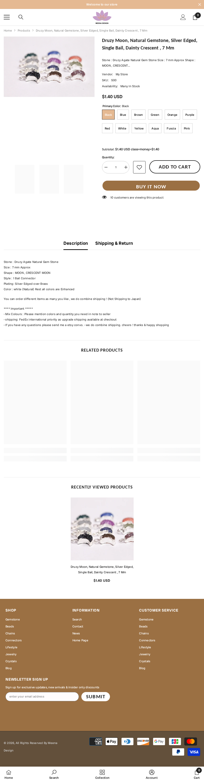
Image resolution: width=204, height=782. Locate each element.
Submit (95, 696)
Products (24, 31)
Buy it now (151, 186)
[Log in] (183, 17)
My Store (122, 74)
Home (8, 31)
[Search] (21, 17)
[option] (102, 541)
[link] (35, 450)
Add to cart (175, 167)
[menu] (7, 17)
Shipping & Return (114, 243)
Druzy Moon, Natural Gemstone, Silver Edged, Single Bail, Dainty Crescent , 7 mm (102, 569)
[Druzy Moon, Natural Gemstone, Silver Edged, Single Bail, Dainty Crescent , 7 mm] (102, 528)
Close (200, 4)
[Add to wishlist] (139, 167)
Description (75, 243)
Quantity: (108, 157)
